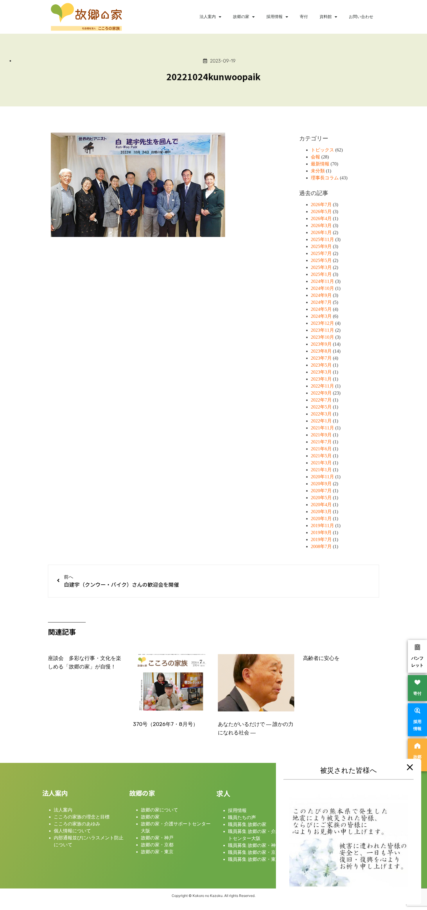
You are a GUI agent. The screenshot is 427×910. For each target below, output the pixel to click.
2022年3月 (321, 413)
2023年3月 (321, 372)
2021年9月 (321, 434)
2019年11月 (322, 525)
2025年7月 (321, 253)
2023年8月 (321, 351)
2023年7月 (321, 358)
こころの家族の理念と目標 (82, 816)
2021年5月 (321, 455)
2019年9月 (321, 532)
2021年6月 (321, 448)
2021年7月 (321, 441)
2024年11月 (322, 281)
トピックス (322, 149)
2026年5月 (321, 211)
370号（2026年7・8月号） (165, 724)
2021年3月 (321, 462)
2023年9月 (321, 344)
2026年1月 (321, 232)
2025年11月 (322, 239)
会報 (315, 156)
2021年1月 (321, 469)
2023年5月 (321, 365)
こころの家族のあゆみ (77, 823)
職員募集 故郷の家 (247, 824)
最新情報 (320, 163)
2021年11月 (322, 427)
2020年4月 (321, 504)
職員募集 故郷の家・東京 (254, 859)
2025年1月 (321, 274)
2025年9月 (321, 246)
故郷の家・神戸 (157, 837)
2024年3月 (321, 316)
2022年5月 (321, 406)
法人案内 (208, 17)
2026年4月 (321, 218)
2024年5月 (321, 309)
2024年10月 (322, 288)
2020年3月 (321, 511)
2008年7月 (321, 546)
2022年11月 (322, 385)
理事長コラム (325, 177)
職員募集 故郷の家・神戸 (254, 845)
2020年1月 (321, 518)
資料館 (326, 17)
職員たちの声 (242, 817)
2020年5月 (321, 497)
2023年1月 (321, 379)
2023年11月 (322, 330)
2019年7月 (321, 539)
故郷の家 (241, 17)
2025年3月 (321, 267)
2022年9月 (321, 392)
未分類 (318, 170)
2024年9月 (321, 295)
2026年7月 (321, 204)
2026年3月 (321, 225)
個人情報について (72, 830)
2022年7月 (321, 399)
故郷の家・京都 (157, 844)
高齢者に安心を (321, 658)
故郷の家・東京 (157, 851)
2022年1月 (321, 420)
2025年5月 (321, 260)
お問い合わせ (361, 17)
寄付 (304, 17)
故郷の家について (159, 809)
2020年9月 (321, 483)
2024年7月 (321, 302)
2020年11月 (322, 476)
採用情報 (274, 17)
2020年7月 (321, 490)
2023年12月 (322, 323)
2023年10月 (322, 337)
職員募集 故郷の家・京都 (254, 852)
